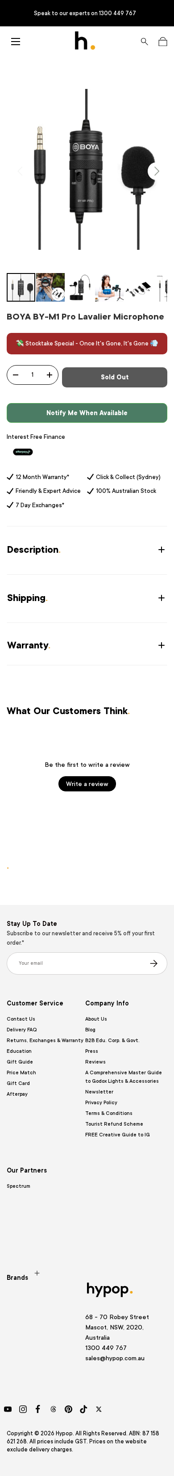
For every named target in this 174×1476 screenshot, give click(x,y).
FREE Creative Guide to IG (117, 1135)
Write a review (87, 783)
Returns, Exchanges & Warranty (45, 1040)
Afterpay (17, 1094)
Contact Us (21, 1019)
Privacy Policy (101, 1103)
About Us (96, 1019)
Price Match (21, 1073)
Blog (90, 1030)
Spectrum (18, 1186)
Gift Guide (20, 1062)
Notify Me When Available (87, 412)
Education (19, 1051)
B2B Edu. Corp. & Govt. (112, 1040)
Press (91, 1051)
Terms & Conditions (109, 1113)
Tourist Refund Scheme (114, 1124)
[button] (162, 41)
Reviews (95, 1062)
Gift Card (18, 1083)
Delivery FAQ (22, 1030)
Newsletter (99, 1092)
